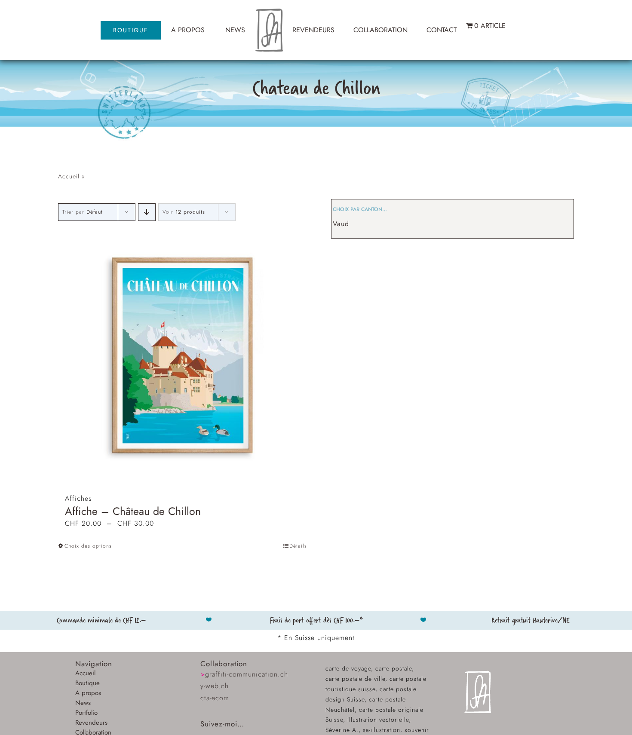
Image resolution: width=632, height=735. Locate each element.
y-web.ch (214, 686)
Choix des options (88, 546)
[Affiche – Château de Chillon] (182, 355)
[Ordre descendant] (146, 212)
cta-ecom (214, 698)
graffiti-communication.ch (244, 674)
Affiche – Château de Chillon (133, 511)
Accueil (69, 176)
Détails (298, 546)
